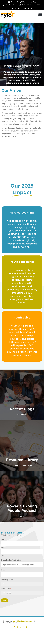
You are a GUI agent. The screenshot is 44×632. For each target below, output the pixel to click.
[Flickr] (25, 8)
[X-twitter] (22, 8)
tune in (22, 516)
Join (4, 600)
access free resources (22, 465)
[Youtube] (28, 8)
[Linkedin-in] (19, 8)
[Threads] (31, 8)
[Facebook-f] (12, 8)
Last (2, 555)
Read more (22, 415)
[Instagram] (16, 8)
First (2, 547)
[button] (40, 14)
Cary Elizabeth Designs (22, 621)
